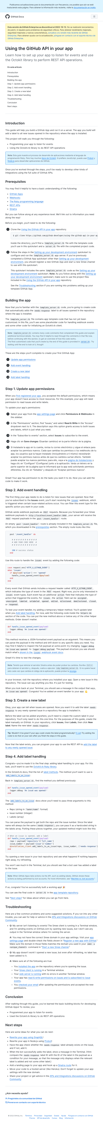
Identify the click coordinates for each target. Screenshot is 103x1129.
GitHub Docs (17, 16)
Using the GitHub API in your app (38, 229)
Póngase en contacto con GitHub (80, 1116)
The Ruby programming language (26, 201)
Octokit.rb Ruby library (44, 766)
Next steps (16, 898)
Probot (90, 158)
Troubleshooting (27, 285)
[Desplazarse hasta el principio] (97, 1123)
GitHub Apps (16, 194)
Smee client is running (30, 970)
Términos (28, 1116)
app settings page (46, 414)
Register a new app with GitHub (80, 940)
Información (69, 1118)
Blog (61, 1118)
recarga (72, 671)
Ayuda (63, 1116)
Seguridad (48, 1116)
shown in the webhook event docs (41, 652)
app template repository (66, 892)
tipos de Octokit (49, 158)
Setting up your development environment (55, 252)
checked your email (28, 984)
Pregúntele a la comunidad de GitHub (25, 1098)
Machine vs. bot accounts (82, 878)
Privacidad (38, 1116)
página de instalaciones (80, 460)
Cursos (54, 1118)
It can (78, 733)
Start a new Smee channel (55, 947)
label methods (51, 772)
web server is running (30, 974)
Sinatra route (64, 1065)
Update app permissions (23, 359)
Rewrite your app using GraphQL (26, 1037)
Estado (56, 1116)
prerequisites (42, 527)
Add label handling (20, 377)
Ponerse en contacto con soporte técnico (27, 1102)
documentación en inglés (84, 7)
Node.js (11, 161)
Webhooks (15, 197)
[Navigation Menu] (94, 16)
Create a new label (20, 371)
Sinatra (13, 209)
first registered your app (28, 395)
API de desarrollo (43, 1118)
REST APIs (15, 205)
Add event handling (20, 365)
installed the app (27, 966)
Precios (32, 1118)
